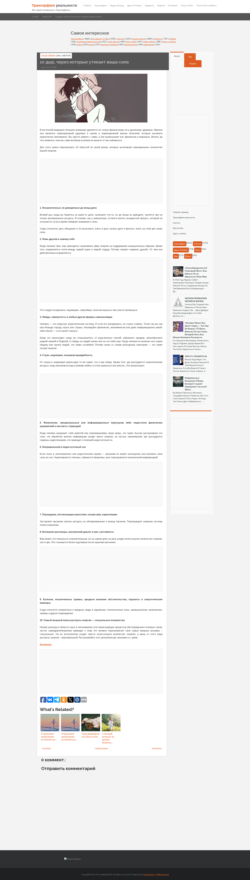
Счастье (176, 223)
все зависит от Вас (100, 38)
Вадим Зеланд (117, 5)
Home (35, 16)
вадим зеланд (139, 38)
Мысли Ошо (178, 228)
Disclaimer (173, 5)
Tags (190, 57)
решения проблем (109, 44)
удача (80, 44)
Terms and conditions (206, 5)
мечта (92, 44)
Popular (193, 63)
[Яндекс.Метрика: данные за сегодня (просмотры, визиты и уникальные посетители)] (72, 859)
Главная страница (101, 748)
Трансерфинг (100, 5)
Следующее (46, 748)
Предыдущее (157, 748)
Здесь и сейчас (134, 5)
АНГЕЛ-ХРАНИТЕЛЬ (196, 356)
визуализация (131, 44)
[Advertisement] (125, 180)
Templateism (148, 874)
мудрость (158, 38)
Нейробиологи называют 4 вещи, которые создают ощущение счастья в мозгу (196, 384)
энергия (47, 16)
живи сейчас (149, 41)
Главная (87, 5)
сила (58, 56)
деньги (188, 256)
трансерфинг (77, 38)
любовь (172, 38)
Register (161, 5)
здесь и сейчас (169, 41)
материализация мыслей (89, 41)
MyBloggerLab (162, 874)
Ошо (176, 256)
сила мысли (114, 41)
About (177, 56)
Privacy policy (187, 5)
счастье (121, 38)
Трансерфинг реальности (184, 217)
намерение (149, 44)
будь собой (131, 41)
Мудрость (149, 5)
